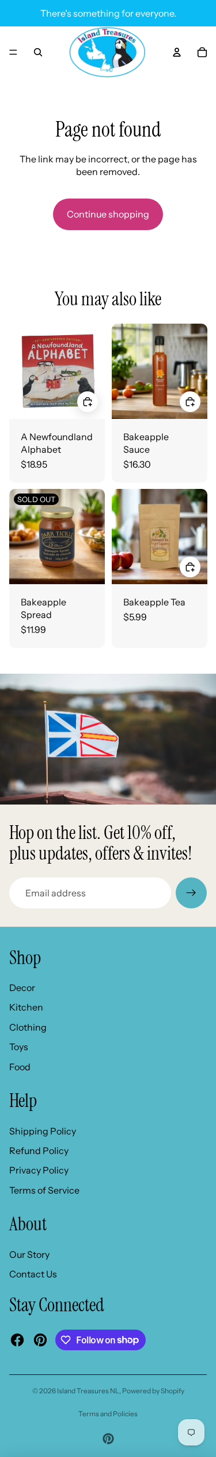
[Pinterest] (108, 1439)
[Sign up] (191, 892)
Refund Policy (39, 1150)
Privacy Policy (39, 1170)
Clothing (28, 1027)
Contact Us (33, 1274)
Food (20, 1067)
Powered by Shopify (153, 1390)
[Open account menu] (177, 52)
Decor (22, 987)
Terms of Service (44, 1190)
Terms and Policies (108, 1413)
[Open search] (38, 52)
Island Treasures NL (88, 1390)
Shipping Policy (42, 1131)
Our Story (29, 1254)
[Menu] (13, 52)
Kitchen (26, 1007)
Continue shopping (108, 214)
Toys (18, 1046)
